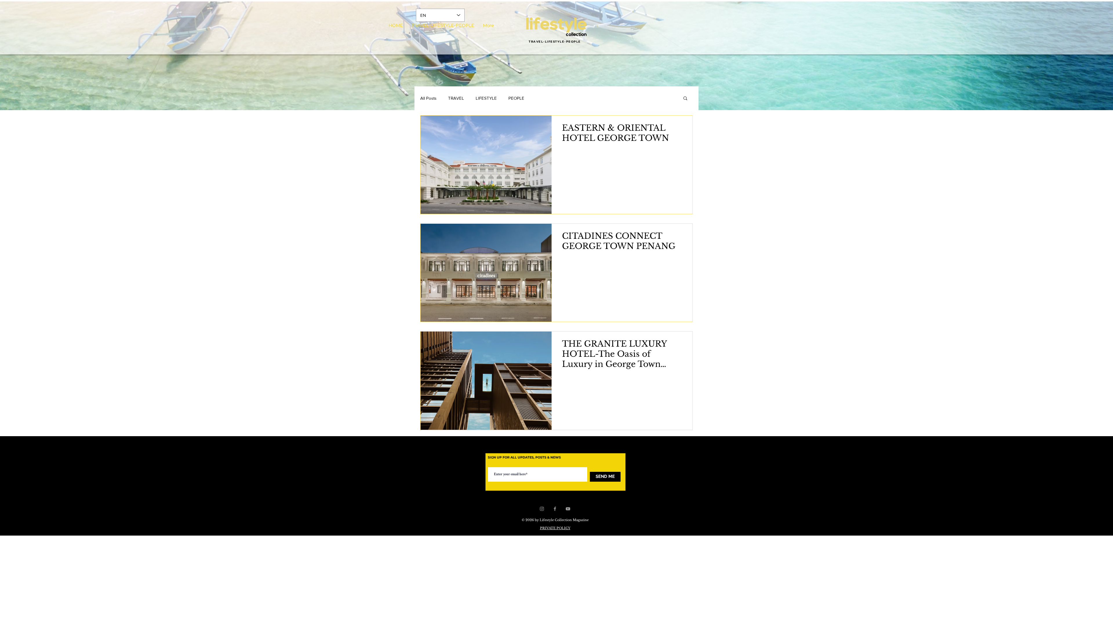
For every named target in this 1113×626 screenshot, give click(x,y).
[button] (685, 99)
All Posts (428, 98)
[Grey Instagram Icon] (542, 509)
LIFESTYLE (486, 98)
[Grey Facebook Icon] (555, 509)
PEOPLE (516, 98)
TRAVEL (456, 98)
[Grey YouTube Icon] (568, 509)
